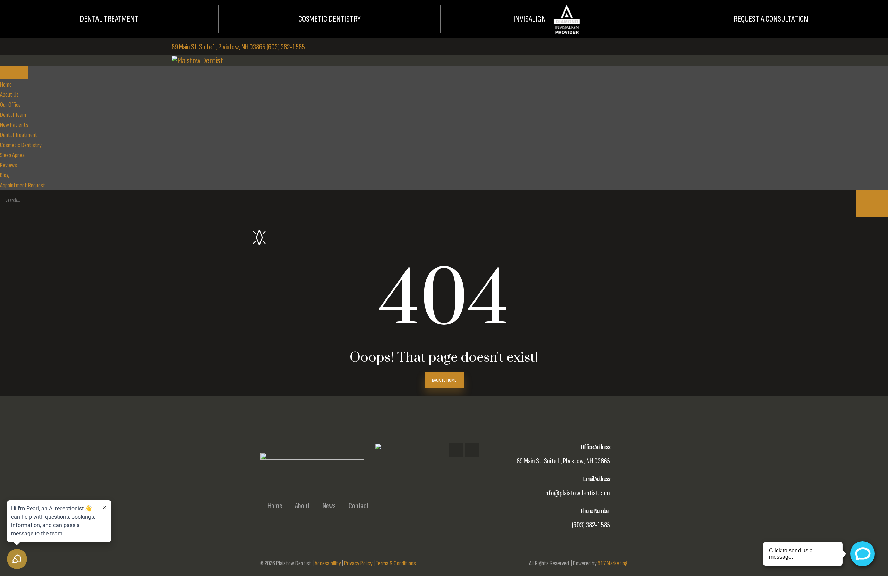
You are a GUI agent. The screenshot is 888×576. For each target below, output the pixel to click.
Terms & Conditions (396, 563)
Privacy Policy (358, 563)
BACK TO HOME (444, 380)
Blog (4, 175)
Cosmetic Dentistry (329, 19)
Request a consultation (771, 19)
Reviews (8, 165)
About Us (9, 94)
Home (6, 84)
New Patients (14, 125)
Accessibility (328, 563)
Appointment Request (22, 185)
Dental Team (13, 114)
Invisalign (529, 19)
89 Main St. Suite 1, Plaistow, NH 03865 (218, 47)
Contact (359, 506)
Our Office (10, 104)
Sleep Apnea (12, 155)
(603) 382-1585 (286, 47)
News (329, 506)
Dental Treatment (109, 19)
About (302, 506)
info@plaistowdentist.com (577, 493)
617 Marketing (613, 563)
